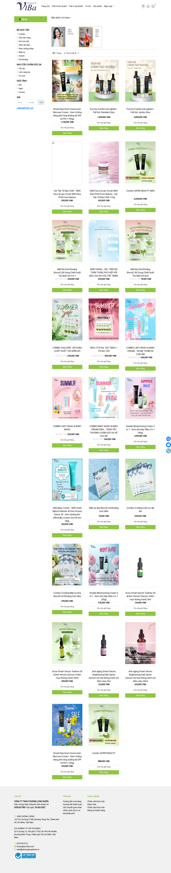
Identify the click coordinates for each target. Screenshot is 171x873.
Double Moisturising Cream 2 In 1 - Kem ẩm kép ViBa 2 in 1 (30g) (104, 596)
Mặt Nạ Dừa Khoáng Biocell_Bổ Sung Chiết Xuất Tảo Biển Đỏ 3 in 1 (67, 272)
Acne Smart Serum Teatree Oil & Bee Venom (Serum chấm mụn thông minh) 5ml (140, 596)
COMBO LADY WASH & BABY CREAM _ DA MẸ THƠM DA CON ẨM (140, 351)
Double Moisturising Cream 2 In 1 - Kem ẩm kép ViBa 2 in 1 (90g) (140, 429)
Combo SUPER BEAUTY (103, 753)
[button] (109, 6)
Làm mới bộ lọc (25, 108)
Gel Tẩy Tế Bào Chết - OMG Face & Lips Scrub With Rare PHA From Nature (67, 194)
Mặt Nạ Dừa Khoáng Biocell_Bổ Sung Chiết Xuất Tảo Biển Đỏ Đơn (140, 272)
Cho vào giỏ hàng (67, 128)
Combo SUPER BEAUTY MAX (140, 190)
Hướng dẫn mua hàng (72, 801)
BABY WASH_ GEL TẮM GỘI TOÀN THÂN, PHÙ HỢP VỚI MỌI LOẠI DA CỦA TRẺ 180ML (103, 272)
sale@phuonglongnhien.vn (28, 849)
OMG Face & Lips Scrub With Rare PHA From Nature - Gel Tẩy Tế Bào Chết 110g (104, 194)
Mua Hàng (67, 133)
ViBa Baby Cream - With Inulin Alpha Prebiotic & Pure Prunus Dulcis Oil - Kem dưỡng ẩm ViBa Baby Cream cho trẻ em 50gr (67, 514)
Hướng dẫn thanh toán (72, 804)
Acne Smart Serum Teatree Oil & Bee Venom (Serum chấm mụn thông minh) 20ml (67, 674)
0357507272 (22, 843)
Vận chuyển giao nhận (72, 807)
